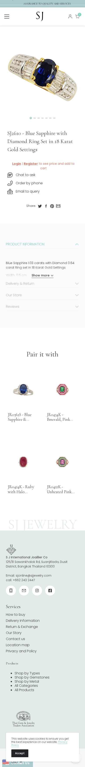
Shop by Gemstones (32, 677)
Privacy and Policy (21, 651)
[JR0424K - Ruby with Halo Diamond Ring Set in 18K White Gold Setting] (23, 462)
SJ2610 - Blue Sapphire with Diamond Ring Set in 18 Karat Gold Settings (40, 141)
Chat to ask (25, 174)
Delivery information (23, 620)
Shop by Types (27, 673)
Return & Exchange (22, 626)
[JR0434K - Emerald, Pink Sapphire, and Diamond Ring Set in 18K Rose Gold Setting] (62, 390)
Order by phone (29, 183)
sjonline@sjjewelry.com (33, 575)
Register (31, 163)
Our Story (14, 632)
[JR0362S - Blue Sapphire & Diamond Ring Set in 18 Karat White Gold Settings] (23, 390)
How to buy (15, 614)
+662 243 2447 (24, 580)
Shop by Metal (27, 681)
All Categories (26, 685)
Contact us (15, 638)
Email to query (28, 191)
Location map (18, 644)
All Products (24, 689)
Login (16, 163)
